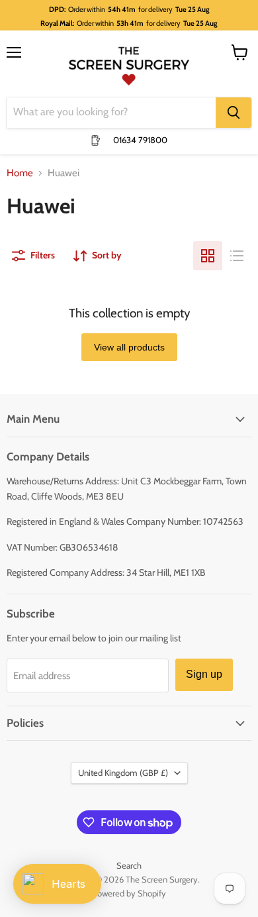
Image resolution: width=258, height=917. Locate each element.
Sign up (204, 674)
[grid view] (207, 255)
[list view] (236, 255)
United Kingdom (123, 772)
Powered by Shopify (129, 893)
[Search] (233, 112)
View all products (129, 347)
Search (129, 865)
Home (20, 173)
